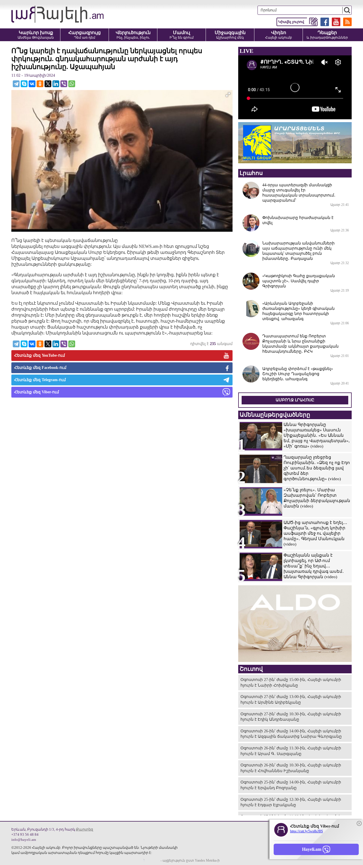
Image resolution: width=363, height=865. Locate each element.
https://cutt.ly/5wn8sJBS (306, 831)
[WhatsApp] (71, 83)
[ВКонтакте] (32, 83)
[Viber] (63, 83)
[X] (48, 83)
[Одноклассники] (40, 83)
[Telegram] (16, 83)
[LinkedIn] (55, 83)
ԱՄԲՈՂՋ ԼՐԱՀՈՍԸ (295, 400)
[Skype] (24, 83)
